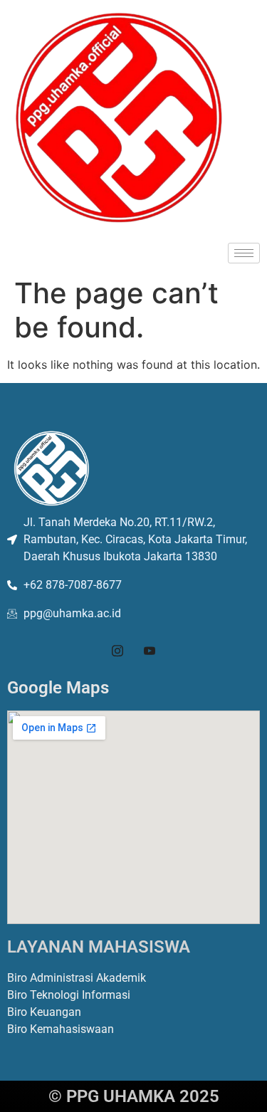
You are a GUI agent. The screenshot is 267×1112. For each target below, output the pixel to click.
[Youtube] (149, 650)
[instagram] (117, 650)
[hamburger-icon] (244, 253)
